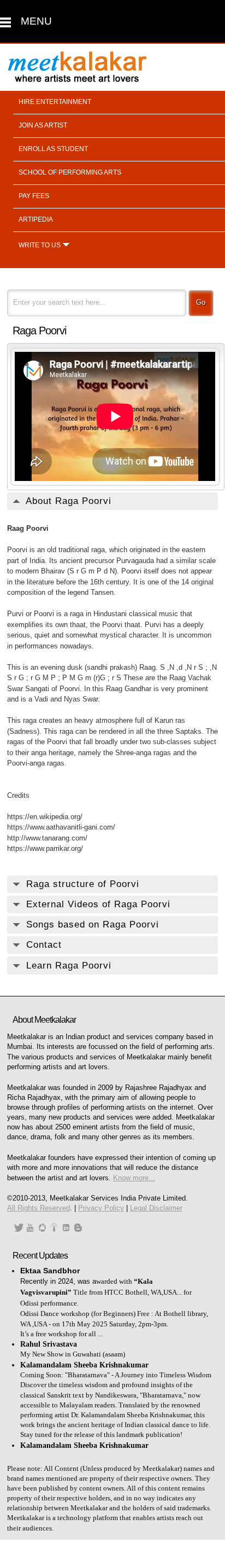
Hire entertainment (55, 102)
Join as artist (43, 125)
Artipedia (36, 219)
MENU (36, 21)
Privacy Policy (101, 1208)
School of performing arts (70, 172)
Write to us (40, 245)
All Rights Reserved (38, 1208)
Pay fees (34, 196)
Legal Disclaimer (156, 1208)
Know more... (134, 1178)
